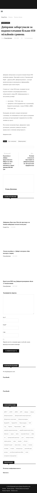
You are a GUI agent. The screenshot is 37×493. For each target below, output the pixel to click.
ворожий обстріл (25, 433)
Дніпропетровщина (23, 419)
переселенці (18, 444)
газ (5, 437)
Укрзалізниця (17, 426)
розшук (6, 452)
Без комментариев (29, 38)
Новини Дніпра (18, 17)
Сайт (4, 332)
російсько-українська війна (16, 452)
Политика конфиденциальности (12, 468)
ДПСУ (5, 412)
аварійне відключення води (10, 430)
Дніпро (32, 412)
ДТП (21, 412)
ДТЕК (16, 412)
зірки (14, 441)
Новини (10, 17)
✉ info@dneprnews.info (9, 371)
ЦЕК (24, 426)
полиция (6, 448)
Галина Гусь (6, 227)
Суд (5, 426)
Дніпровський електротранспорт (23, 415)
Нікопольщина (23, 423)
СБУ (30, 423)
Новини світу (14, 490)
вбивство (6, 433)
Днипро (26, 412)
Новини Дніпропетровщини (22, 488)
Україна (10, 426)
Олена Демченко (8, 38)
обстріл (25, 441)
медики (20, 441)
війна (32, 433)
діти (23, 437)
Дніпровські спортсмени (10, 419)
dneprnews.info (7, 134)
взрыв (12, 433)
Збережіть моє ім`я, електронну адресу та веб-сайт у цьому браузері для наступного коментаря (16, 343)
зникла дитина (7, 441)
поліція (12, 448)
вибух (17, 433)
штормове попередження (10, 455)
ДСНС (11, 412)
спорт (26, 452)
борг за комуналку (12, 141)
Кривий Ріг (6, 423)
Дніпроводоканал (22, 141)
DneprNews (4, 17)
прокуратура (19, 448)
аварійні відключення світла (26, 430)
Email (4, 324)
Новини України (6, 490)
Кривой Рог (14, 423)
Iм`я (4, 317)
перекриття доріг (8, 444)
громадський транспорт (13, 437)
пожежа (30, 444)
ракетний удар (28, 448)
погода (24, 444)
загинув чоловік (29, 437)
